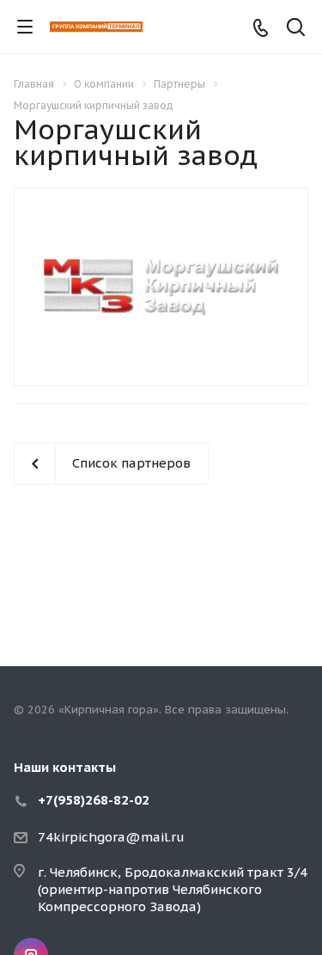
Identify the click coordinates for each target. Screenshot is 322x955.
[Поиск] (296, 29)
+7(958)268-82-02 (93, 800)
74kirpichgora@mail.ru (111, 837)
